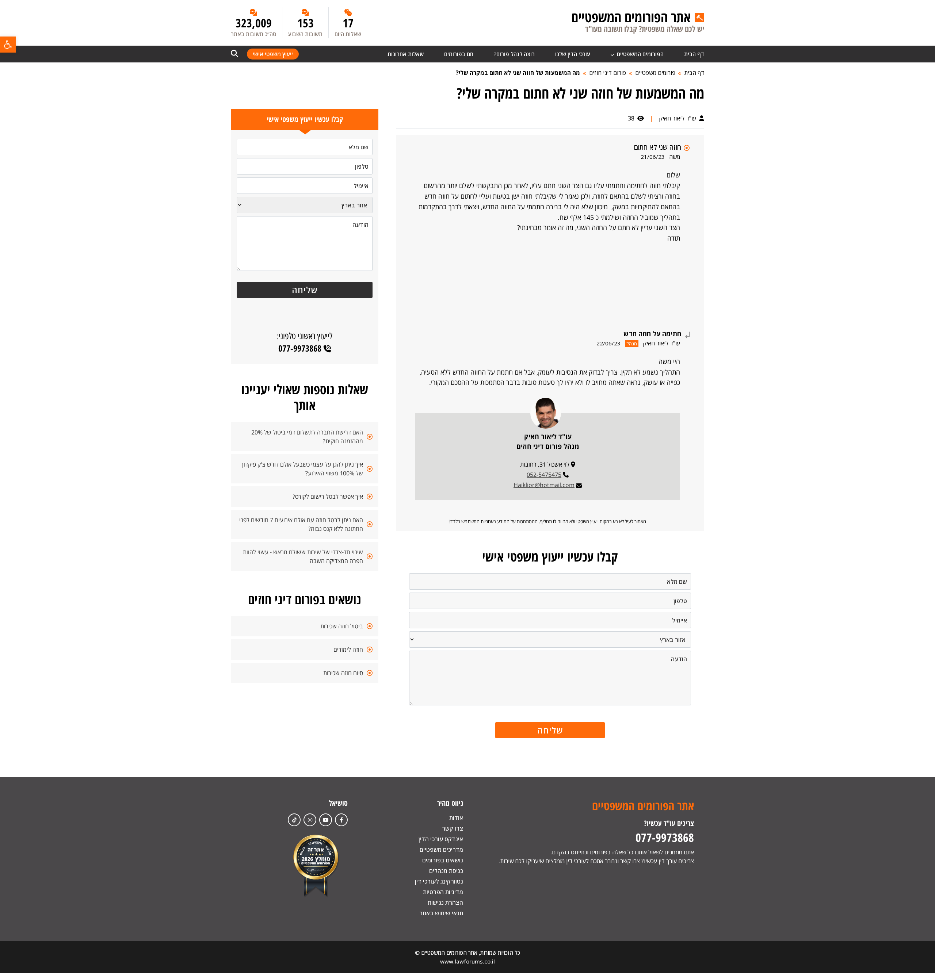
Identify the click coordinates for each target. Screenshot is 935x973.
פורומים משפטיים (655, 73)
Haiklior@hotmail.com (544, 485)
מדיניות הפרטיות (443, 892)
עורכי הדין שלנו (572, 54)
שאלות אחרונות (406, 54)
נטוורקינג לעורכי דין (439, 881)
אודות (456, 818)
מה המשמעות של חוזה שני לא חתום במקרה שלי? (518, 73)
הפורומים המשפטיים (639, 54)
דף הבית (694, 54)
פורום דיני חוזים (607, 73)
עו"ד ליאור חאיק (678, 118)
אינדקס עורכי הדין (441, 839)
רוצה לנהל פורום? (514, 54)
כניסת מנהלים (446, 871)
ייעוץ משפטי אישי (273, 54)
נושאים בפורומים (442, 860)
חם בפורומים (458, 54)
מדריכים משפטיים (441, 850)
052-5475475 (544, 475)
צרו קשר (452, 828)
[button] (8, 45)
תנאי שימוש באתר (441, 913)
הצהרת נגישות (445, 903)
